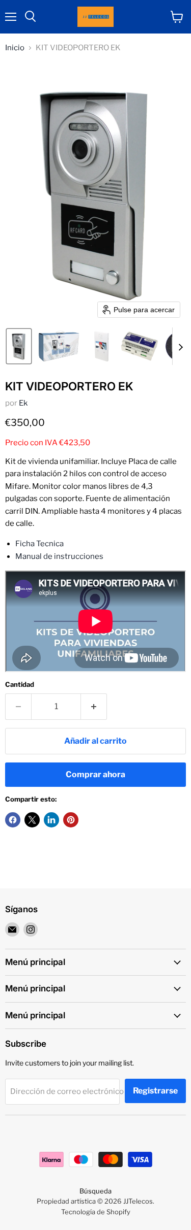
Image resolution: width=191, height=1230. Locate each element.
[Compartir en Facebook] (12, 819)
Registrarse (155, 1090)
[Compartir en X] (32, 819)
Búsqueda (95, 1191)
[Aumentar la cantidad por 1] (94, 706)
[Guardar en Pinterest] (70, 819)
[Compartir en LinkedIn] (51, 819)
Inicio (14, 48)
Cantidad (19, 684)
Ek (23, 403)
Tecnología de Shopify (95, 1212)
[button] (19, 346)
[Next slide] (180, 346)
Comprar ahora (95, 774)
